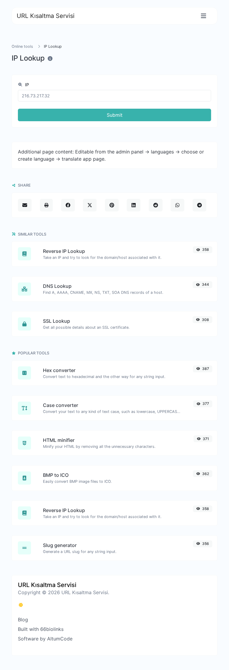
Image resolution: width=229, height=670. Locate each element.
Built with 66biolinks (41, 629)
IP (26, 84)
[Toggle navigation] (203, 16)
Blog (23, 620)
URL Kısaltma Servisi (46, 15)
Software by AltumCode (45, 639)
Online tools (22, 46)
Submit (115, 115)
